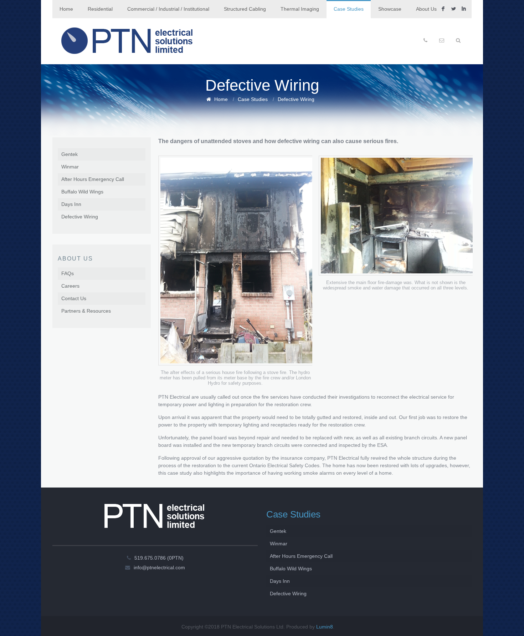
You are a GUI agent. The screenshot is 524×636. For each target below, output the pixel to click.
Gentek (69, 154)
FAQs (67, 273)
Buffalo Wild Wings (82, 192)
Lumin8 (324, 627)
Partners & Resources (86, 311)
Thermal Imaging (300, 9)
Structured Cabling (245, 9)
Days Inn (71, 204)
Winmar (70, 167)
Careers (70, 286)
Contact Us (73, 298)
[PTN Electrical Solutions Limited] (127, 41)
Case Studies (349, 9)
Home (66, 9)
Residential (100, 9)
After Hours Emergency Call (92, 179)
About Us (426, 9)
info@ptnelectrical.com (159, 567)
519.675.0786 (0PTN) (159, 558)
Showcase (389, 9)
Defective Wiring (296, 99)
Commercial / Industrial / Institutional (168, 9)
